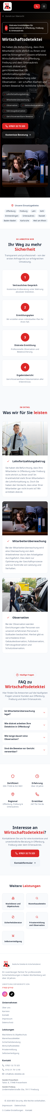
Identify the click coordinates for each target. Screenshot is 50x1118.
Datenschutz (7, 1022)
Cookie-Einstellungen (13, 1110)
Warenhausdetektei (11, 1038)
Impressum (7, 1018)
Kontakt (5, 1015)
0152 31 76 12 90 (12, 1069)
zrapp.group (7, 987)
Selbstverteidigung (10, 1053)
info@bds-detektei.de (15, 1074)
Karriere (5, 1011)
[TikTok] (11, 994)
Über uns (6, 1007)
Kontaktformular (23, 862)
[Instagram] (4, 994)
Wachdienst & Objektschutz (14, 1034)
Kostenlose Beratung (16, 134)
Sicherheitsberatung (11, 1042)
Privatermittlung (9, 1049)
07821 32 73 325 (17, 126)
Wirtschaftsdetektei (10, 1046)
